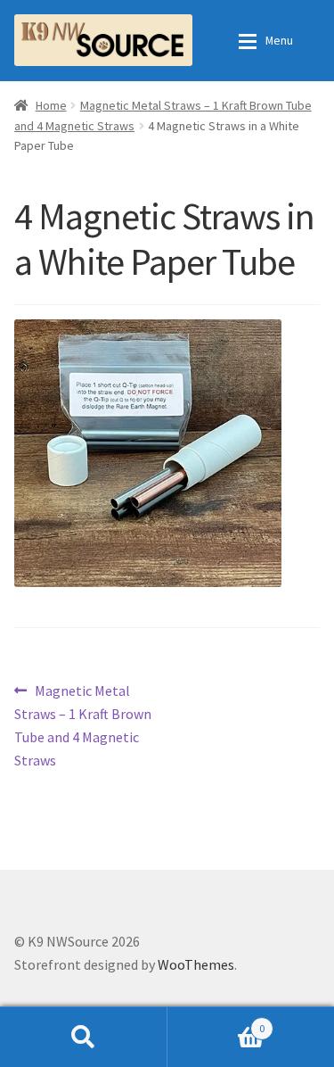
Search (83, 1036)
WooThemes (196, 964)
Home (51, 105)
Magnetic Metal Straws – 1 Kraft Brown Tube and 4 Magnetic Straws (82, 725)
